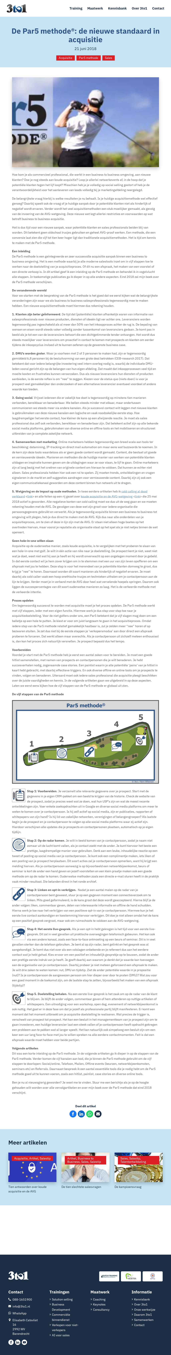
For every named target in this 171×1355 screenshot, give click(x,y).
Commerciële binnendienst (61, 1317)
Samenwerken (143, 1320)
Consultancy (101, 1310)
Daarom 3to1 (143, 1315)
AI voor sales (61, 1335)
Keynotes (99, 1304)
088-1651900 (22, 1299)
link (29, 496)
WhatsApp (19, 1313)
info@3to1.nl (21, 1306)
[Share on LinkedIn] (81, 1113)
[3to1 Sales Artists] (18, 1275)
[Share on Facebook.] (72, 1113)
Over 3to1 (139, 8)
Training (75, 8)
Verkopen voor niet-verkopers (65, 1327)
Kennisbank (117, 8)
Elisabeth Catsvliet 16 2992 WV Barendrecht (25, 1327)
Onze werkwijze (144, 1310)
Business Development (61, 1307)
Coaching (99, 1299)
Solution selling (62, 1299)
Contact (158, 8)
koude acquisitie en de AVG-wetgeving (107, 496)
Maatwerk (95, 8)
